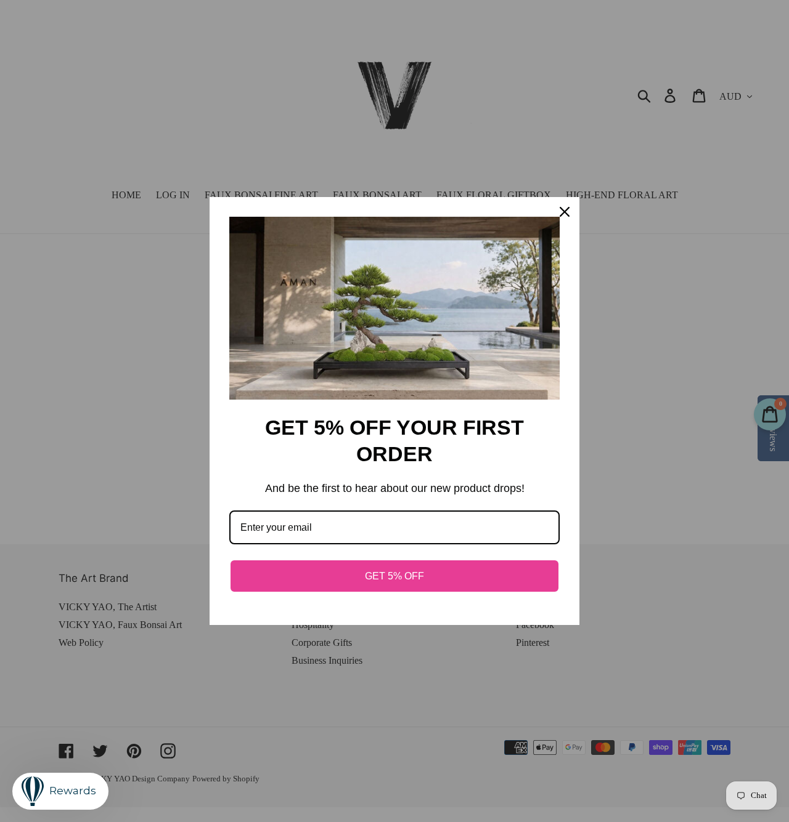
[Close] (564, 212)
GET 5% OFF (394, 576)
